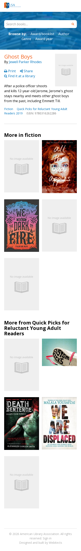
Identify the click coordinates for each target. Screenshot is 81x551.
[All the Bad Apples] (59, 166)
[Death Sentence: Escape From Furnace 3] (21, 423)
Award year (44, 39)
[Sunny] (21, 166)
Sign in (47, 538)
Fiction (8, 109)
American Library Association (39, 534)
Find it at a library (21, 76)
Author (63, 34)
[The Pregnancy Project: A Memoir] (21, 365)
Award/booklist (42, 34)
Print (12, 71)
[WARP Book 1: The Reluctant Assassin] (21, 482)
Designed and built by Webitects (40, 543)
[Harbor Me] (59, 225)
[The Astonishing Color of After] (21, 284)
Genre (26, 39)
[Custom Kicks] (59, 352)
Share (28, 71)
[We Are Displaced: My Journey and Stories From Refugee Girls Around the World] (59, 423)
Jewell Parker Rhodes (25, 62)
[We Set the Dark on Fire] (21, 225)
